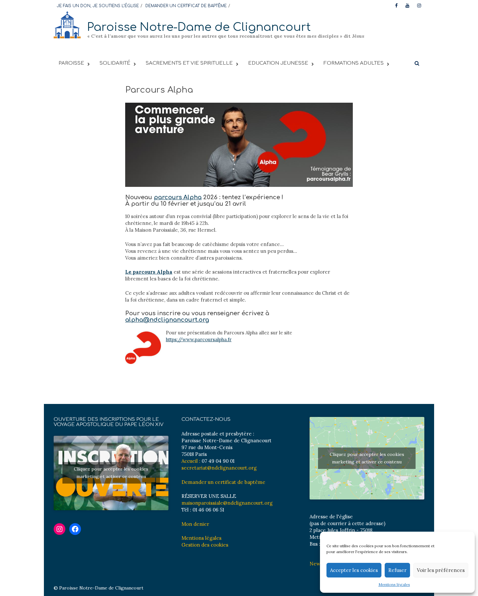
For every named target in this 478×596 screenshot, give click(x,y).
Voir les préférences (441, 570)
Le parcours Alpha (148, 272)
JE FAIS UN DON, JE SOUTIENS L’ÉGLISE (98, 6)
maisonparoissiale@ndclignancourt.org (226, 503)
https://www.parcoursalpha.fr (199, 339)
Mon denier (195, 524)
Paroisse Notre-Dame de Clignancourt (199, 27)
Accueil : (190, 461)
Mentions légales (394, 584)
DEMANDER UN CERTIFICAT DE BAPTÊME (186, 6)
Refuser (397, 570)
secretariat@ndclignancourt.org (219, 468)
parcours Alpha (178, 197)
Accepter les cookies (354, 570)
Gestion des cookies (204, 545)
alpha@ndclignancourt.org (167, 320)
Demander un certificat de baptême (223, 482)
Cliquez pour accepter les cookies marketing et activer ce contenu (111, 472)
